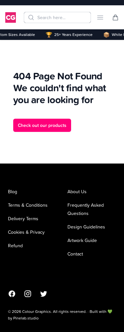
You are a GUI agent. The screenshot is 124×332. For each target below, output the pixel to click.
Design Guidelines (86, 227)
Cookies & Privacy (26, 232)
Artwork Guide (82, 240)
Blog (12, 191)
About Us (77, 191)
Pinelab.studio (26, 318)
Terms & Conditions (28, 205)
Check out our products (42, 125)
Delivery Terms (23, 218)
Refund (15, 245)
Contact (75, 254)
